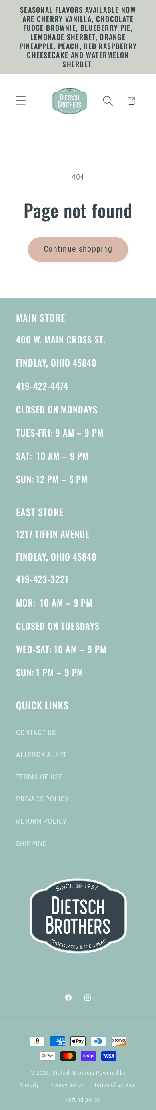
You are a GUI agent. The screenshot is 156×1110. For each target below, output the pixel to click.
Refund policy (83, 1099)
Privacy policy (66, 1085)
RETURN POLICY (41, 821)
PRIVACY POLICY (42, 799)
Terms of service (115, 1085)
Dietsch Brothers (74, 1073)
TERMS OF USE (39, 777)
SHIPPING (31, 843)
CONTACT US (36, 732)
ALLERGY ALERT (41, 754)
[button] (20, 101)
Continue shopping (78, 249)
